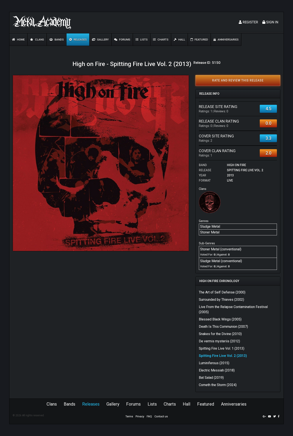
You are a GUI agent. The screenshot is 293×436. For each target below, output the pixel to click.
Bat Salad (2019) (211, 378)
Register (250, 22)
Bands (59, 39)
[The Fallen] (210, 202)
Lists (143, 39)
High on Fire (236, 165)
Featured (201, 39)
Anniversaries (228, 39)
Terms (129, 416)
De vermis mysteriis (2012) (219, 341)
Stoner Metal (209, 232)
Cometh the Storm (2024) (218, 385)
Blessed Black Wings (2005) (220, 319)
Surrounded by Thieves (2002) (221, 300)
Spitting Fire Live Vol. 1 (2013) (221, 348)
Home (20, 39)
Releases (80, 39)
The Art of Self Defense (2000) (222, 292)
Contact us (161, 416)
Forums (124, 39)
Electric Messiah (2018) (217, 370)
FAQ (149, 416)
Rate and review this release (238, 80)
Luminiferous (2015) (214, 363)
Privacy (140, 416)
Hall (181, 39)
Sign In (271, 22)
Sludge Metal (210, 226)
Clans (39, 39)
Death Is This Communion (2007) (223, 327)
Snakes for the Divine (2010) (220, 334)
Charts (162, 39)
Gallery (102, 39)
